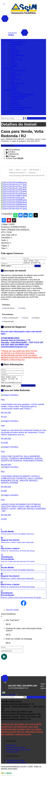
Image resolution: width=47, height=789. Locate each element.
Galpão (14, 66)
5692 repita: (6, 266)
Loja (12, 81)
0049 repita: (6, 386)
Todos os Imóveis (18, 42)
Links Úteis (15, 105)
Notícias (14, 101)
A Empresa (15, 92)
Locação (10, 68)
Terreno (14, 57)
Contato (9, 112)
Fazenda (14, 53)
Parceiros (15, 103)
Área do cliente (17, 110)
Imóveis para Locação (16, 762)
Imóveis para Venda (15, 760)
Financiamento (17, 99)
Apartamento (16, 44)
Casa (13, 47)
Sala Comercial (17, 55)
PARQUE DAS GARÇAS (18, 230)
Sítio (12, 62)
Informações (11, 90)
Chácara (14, 64)
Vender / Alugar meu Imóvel (22, 94)
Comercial (15, 51)
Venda (9, 40)
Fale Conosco (13, 752)
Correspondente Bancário (22, 107)
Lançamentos (16, 60)
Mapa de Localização (16, 747)
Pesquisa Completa (19, 97)
